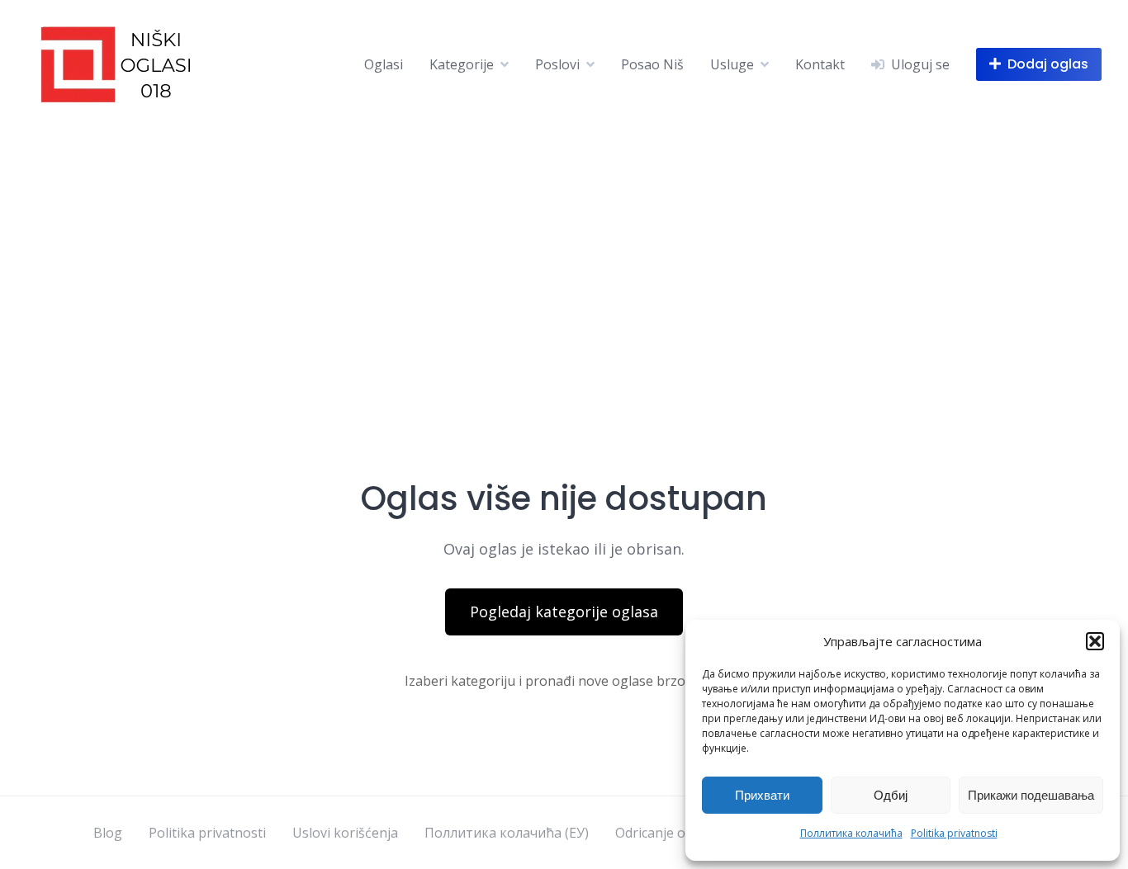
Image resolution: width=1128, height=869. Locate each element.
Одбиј (891, 795)
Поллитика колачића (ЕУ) (506, 833)
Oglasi (383, 64)
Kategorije (461, 64)
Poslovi (557, 64)
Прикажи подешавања (1031, 795)
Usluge (732, 64)
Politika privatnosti (954, 833)
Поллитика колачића (851, 833)
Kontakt (820, 64)
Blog (107, 833)
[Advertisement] (564, 251)
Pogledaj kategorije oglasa (564, 611)
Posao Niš (652, 64)
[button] (1095, 641)
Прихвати (762, 795)
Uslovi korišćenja (345, 833)
